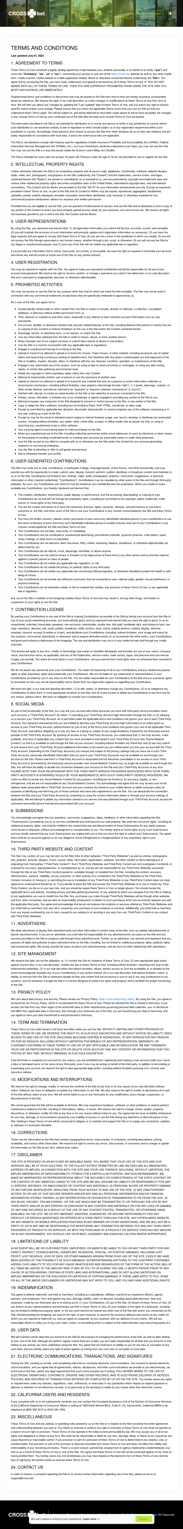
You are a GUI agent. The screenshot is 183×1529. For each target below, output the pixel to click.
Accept (143, 1518)
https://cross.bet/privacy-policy (117, 999)
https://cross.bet (120, 74)
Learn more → (91, 1518)
